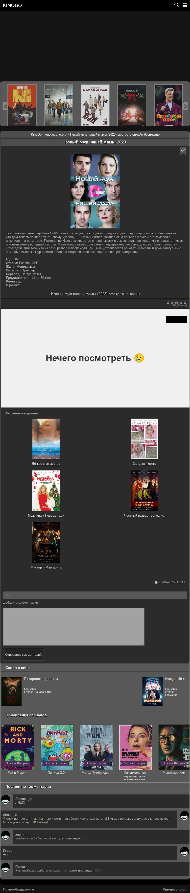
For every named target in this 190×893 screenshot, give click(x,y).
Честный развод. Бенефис (144, 515)
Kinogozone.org (175, 889)
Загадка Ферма (144, 464)
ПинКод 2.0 (56, 770)
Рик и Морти (17, 770)
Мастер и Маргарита (46, 567)
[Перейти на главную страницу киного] (86, 5)
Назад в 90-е (175, 679)
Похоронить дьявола (41, 679)
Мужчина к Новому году (46, 515)
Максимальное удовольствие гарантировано (134, 774)
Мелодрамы (26, 266)
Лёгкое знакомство (46, 464)
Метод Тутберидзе (95, 770)
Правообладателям (18, 889)
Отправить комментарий (23, 654)
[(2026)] (22, 105)
